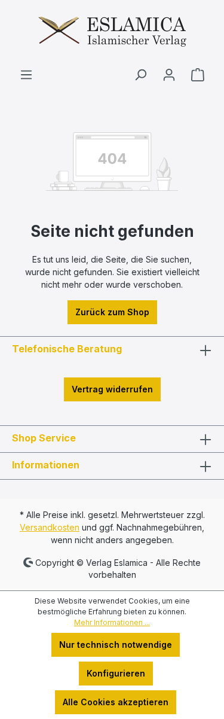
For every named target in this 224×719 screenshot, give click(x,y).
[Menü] (26, 75)
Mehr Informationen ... (112, 622)
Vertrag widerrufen (112, 389)
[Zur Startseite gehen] (112, 33)
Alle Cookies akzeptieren (115, 702)
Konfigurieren (116, 673)
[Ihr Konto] (169, 75)
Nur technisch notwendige (115, 644)
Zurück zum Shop (112, 312)
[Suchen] (140, 75)
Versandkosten (49, 527)
